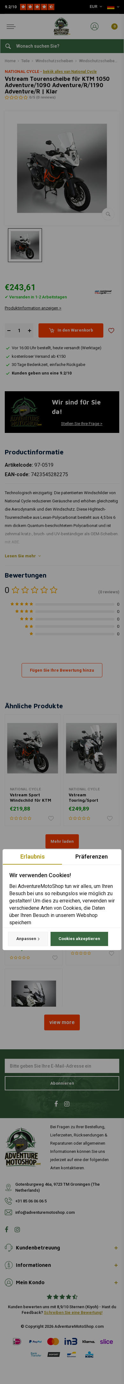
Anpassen (26, 938)
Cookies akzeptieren (79, 938)
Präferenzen (91, 856)
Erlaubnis (32, 856)
